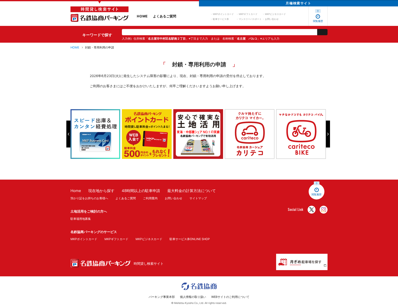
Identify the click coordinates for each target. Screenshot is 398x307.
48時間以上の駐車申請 (141, 190)
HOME (142, 16)
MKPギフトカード (248, 14)
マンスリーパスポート (250, 19)
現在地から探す (101, 190)
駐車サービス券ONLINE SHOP (190, 239)
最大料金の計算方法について (191, 190)
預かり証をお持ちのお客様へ (89, 198)
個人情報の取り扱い (193, 297)
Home (75, 190)
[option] (96, 134)
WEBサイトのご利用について (230, 297)
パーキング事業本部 (162, 297)
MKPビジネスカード (275, 14)
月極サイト (298, 3)
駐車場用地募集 (80, 218)
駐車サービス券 (221, 19)
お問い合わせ (272, 19)
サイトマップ (198, 198)
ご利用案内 (150, 198)
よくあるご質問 (164, 16)
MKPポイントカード (223, 14)
